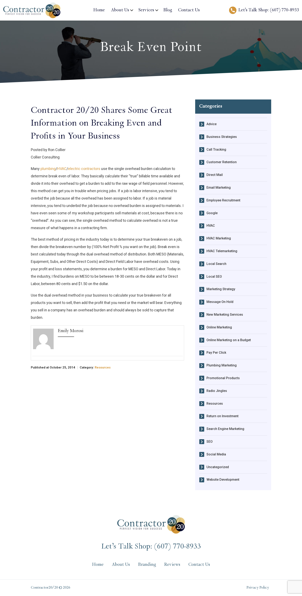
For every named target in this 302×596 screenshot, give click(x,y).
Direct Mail (214, 175)
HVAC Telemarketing (221, 251)
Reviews (172, 564)
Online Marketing (219, 327)
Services (146, 10)
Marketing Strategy (220, 289)
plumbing (48, 168)
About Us (120, 10)
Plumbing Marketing (221, 365)
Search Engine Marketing (225, 429)
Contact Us (189, 10)
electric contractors (84, 168)
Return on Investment (222, 416)
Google (212, 213)
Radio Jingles (216, 391)
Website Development (222, 480)
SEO (209, 442)
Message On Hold (219, 302)
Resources (103, 367)
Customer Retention (221, 162)
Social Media (216, 454)
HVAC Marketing (218, 238)
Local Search (216, 264)
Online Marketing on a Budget (228, 340)
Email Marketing (218, 187)
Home (99, 10)
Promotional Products (223, 378)
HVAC (62, 168)
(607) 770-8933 (284, 10)
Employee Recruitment (223, 200)
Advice (211, 124)
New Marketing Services (224, 314)
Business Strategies (221, 137)
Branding (147, 564)
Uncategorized (217, 467)
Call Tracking (216, 149)
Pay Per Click (216, 353)
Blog (167, 10)
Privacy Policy (258, 588)
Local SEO (214, 276)
